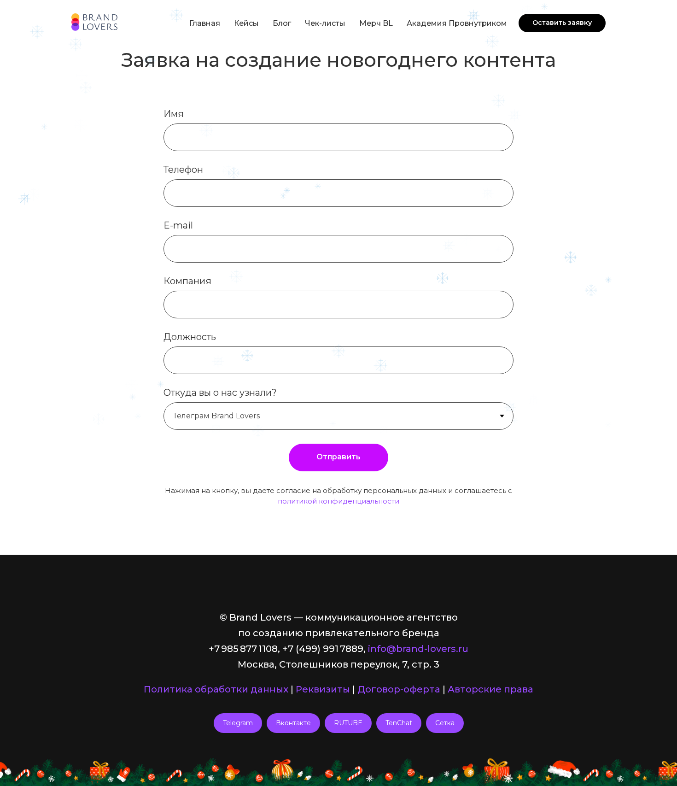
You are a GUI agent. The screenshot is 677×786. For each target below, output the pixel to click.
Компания (187, 281)
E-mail (178, 225)
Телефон (183, 169)
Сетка (445, 723)
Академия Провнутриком (457, 23)
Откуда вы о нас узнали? (220, 392)
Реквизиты (323, 689)
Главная (204, 23)
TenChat (398, 723)
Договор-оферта (398, 689)
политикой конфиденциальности (338, 501)
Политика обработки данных (216, 689)
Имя (173, 113)
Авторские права (490, 689)
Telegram (238, 723)
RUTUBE (348, 723)
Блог (282, 23)
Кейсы (246, 23)
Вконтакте (293, 723)
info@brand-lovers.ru (418, 648)
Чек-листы (325, 23)
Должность (189, 336)
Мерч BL (376, 23)
